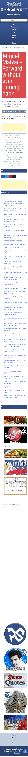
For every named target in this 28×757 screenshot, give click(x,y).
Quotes (14, 37)
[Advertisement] (14, 127)
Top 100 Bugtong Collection (12, 387)
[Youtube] (10, 176)
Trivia (14, 40)
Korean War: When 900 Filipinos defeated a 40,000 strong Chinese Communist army (14, 203)
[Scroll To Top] (25, 749)
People (14, 29)
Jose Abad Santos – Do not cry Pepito (15, 288)
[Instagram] (14, 176)
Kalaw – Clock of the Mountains (13, 247)
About (14, 735)
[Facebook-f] (3, 176)
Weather (14, 43)
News (14, 32)
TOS (14, 740)
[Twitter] (7, 176)
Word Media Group (19, 751)
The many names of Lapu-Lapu (13, 401)
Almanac (14, 35)
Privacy (14, 737)
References (14, 27)
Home (14, 24)
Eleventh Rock (17, 753)
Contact (14, 743)
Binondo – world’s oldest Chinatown (14, 244)
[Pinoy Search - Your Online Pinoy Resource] (14, 6)
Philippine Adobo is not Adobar (13, 240)
